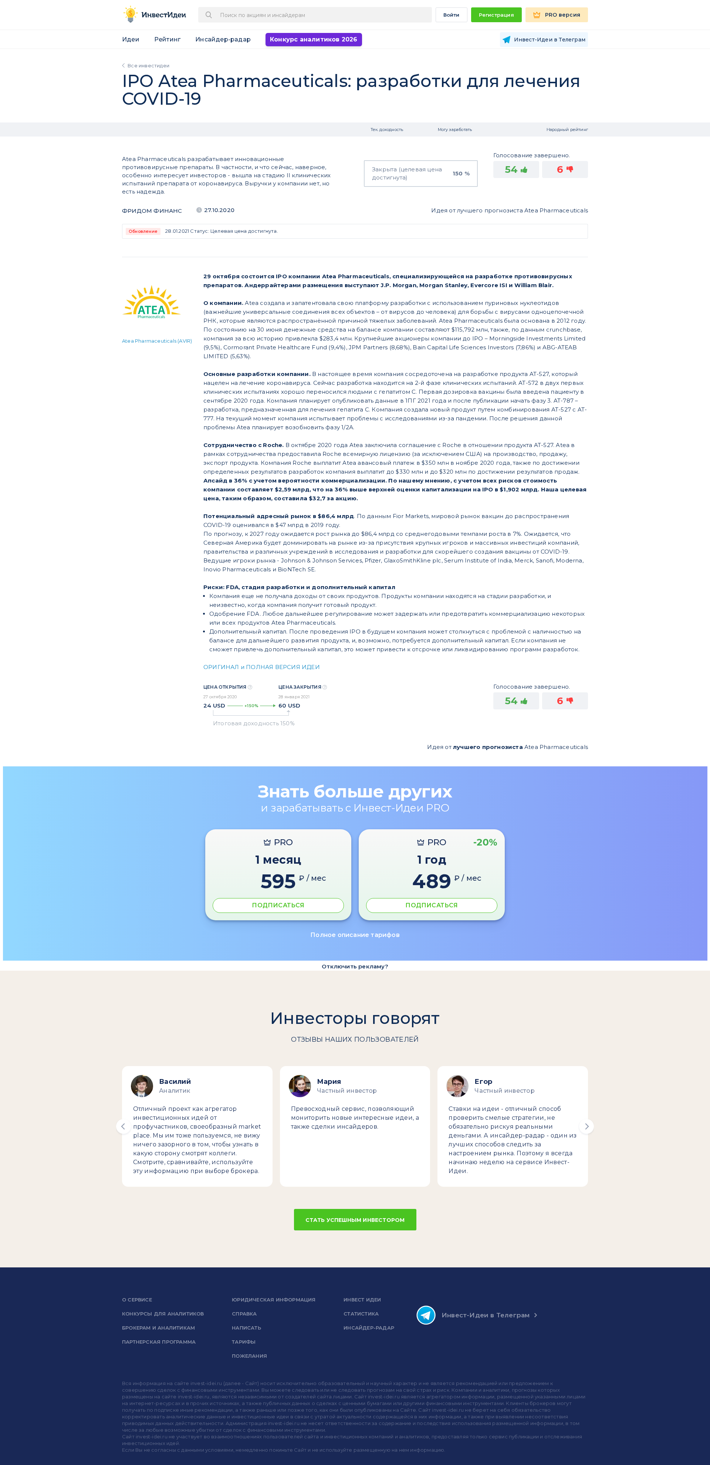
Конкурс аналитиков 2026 (314, 39)
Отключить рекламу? (355, 966)
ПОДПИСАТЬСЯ (278, 905)
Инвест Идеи (362, 1300)
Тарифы (244, 1342)
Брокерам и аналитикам (158, 1328)
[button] (123, 1126)
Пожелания (249, 1356)
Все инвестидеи (148, 65)
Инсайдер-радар (223, 39)
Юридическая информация (273, 1300)
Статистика (361, 1314)
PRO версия (562, 14)
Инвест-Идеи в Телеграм (486, 1315)
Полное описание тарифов (355, 934)
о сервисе (137, 1300)
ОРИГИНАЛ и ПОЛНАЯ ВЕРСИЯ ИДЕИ (261, 667)
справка (244, 1314)
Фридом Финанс (152, 210)
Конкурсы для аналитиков (163, 1314)
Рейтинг (167, 39)
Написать (246, 1328)
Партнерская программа (159, 1342)
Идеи (130, 39)
